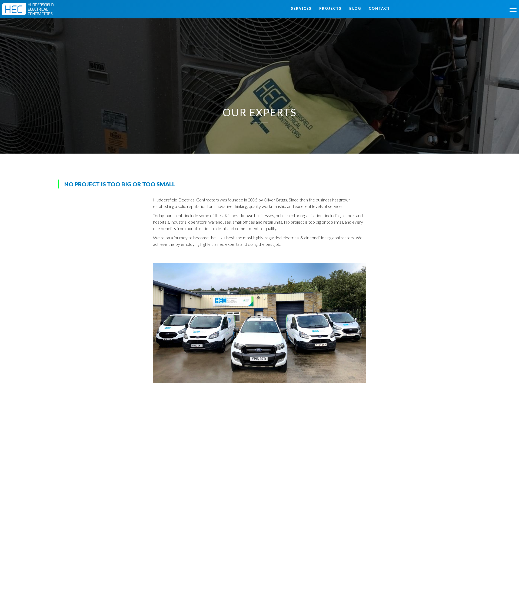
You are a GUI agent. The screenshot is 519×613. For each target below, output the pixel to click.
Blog (355, 8)
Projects (330, 8)
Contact (379, 8)
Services (301, 8)
